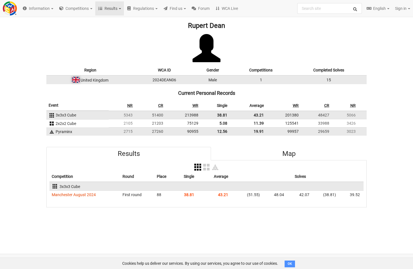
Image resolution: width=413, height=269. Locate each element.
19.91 (259, 131)
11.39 (259, 123)
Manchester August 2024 (74, 194)
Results (129, 154)
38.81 (222, 115)
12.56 (222, 131)
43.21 (259, 115)
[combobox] (329, 8)
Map (289, 154)
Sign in (401, 8)
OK (290, 264)
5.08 (223, 123)
